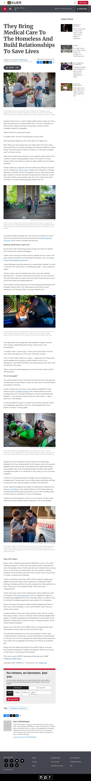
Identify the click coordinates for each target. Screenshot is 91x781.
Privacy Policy (55, 762)
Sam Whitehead (21, 60)
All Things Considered (18, 708)
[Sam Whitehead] (8, 725)
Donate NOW (13, 699)
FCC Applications (75, 758)
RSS (71, 766)
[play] (4, 9)
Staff (33, 766)
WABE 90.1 (42, 663)
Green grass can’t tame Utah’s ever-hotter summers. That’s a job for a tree (79, 92)
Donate (84, 3)
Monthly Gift (17, 688)
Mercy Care (23, 170)
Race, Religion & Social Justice (78, 63)
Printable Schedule (75, 762)
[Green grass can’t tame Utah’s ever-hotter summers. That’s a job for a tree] (66, 87)
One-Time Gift (40, 688)
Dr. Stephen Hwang (21, 391)
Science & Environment (77, 84)
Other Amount (32, 693)
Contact (34, 762)
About (34, 758)
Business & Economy (77, 25)
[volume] (10, 9)
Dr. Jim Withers (13, 489)
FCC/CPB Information (57, 766)
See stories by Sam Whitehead (24, 737)
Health (75, 45)
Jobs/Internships (55, 758)
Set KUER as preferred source (46, 59)
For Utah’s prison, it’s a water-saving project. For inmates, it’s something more (79, 52)
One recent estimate (21, 595)
